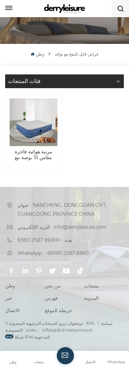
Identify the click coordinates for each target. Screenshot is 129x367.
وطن (40, 54)
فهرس (51, 298)
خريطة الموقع (59, 310)
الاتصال (12, 310)
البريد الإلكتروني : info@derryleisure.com (62, 227)
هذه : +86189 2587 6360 (45, 240)
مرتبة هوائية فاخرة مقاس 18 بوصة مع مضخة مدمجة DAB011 (33, 155)
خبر (8, 298)
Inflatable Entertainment (67, 330)
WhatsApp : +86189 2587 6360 (53, 253)
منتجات (91, 286)
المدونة (91, 298)
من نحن (53, 286)
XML (90, 323)
